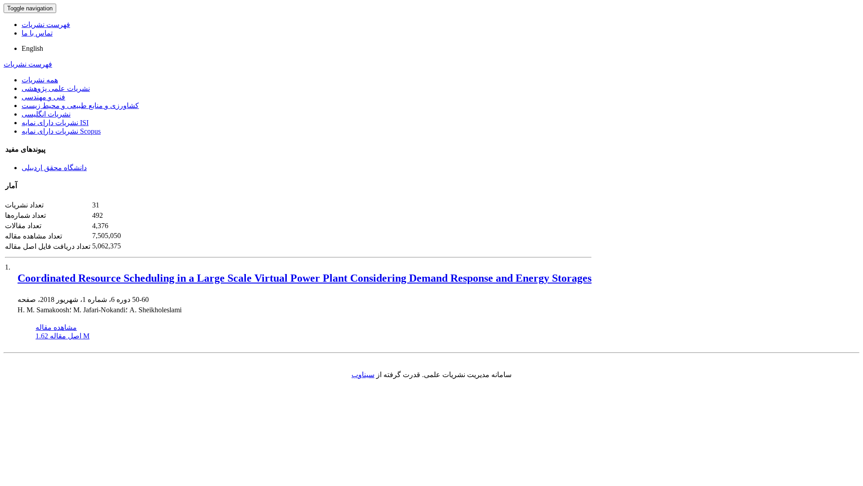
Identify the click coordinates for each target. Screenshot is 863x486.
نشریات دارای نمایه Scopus (61, 131)
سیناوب (362, 374)
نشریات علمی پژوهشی (56, 88)
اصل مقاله (62, 336)
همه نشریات (40, 80)
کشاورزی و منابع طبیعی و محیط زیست (80, 105)
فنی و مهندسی (43, 97)
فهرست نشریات (46, 24)
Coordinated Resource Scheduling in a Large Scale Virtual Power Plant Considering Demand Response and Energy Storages (305, 278)
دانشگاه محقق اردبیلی (54, 167)
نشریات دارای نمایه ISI (55, 122)
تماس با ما (37, 33)
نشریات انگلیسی (46, 114)
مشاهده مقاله (56, 327)
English (32, 48)
